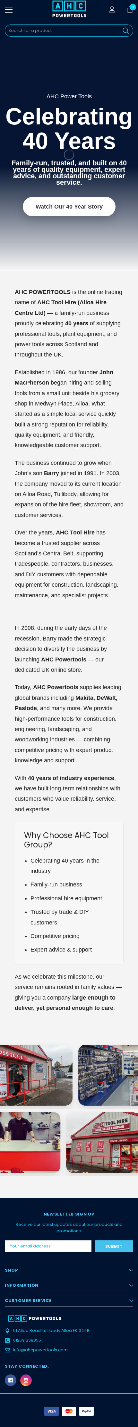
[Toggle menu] (9, 10)
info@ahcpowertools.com (40, 1350)
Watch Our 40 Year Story (69, 206)
